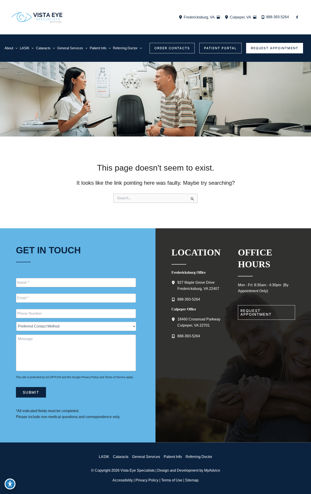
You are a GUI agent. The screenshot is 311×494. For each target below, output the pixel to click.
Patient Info (173, 457)
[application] (15, 48)
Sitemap (192, 480)
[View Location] (181, 17)
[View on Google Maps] (218, 17)
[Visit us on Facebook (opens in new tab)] (297, 17)
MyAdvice (212, 470)
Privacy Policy (90, 377)
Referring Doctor (199, 457)
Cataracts (120, 457)
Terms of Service (115, 377)
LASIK (104, 457)
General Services (146, 457)
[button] (172, 48)
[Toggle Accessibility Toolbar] (10, 483)
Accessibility (122, 480)
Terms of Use (171, 480)
